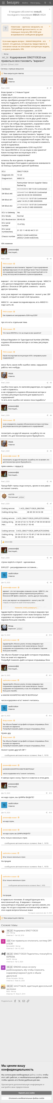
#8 (51, 558)
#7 (51, 504)
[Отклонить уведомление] (49, 9)
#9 (51, 582)
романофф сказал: (10, 456)
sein (7, 933)
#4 (51, 415)
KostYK (8, 959)
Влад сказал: (7, 720)
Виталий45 (10, 946)
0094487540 (22, 192)
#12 (50, 716)
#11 (50, 675)
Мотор (12, 933)
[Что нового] (45, 2)
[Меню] (3, 2)
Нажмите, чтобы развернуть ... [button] (26, 608)
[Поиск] (50, 2)
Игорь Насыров (12, 978)
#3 (51, 383)
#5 (51, 451)
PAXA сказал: (7, 264)
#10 (50, 635)
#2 (51, 259)
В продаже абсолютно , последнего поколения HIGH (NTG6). (26, 14)
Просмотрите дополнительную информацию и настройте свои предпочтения (22, 1085)
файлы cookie (35, 1074)
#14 (50, 813)
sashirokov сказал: (10, 640)
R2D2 (8, 991)
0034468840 (22, 189)
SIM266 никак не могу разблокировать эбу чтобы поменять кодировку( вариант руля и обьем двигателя (25, 971)
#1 (51, 88)
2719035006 (22, 204)
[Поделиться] (47, 88)
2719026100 (22, 198)
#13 (50, 793)
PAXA (5, 64)
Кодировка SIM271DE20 (26, 930)
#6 (51, 481)
